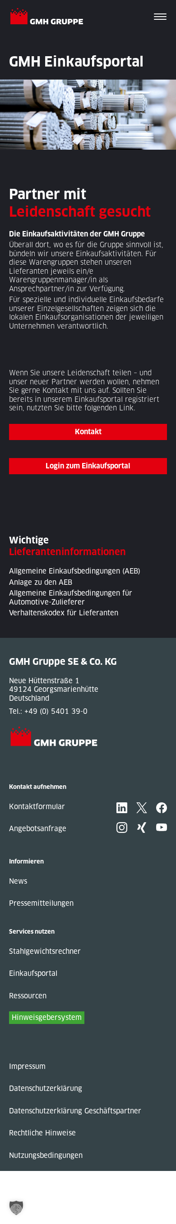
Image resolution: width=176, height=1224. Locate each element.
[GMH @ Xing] (141, 827)
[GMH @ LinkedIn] (121, 807)
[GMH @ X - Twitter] (141, 807)
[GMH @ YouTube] (161, 827)
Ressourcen (27, 996)
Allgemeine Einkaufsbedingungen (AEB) (74, 571)
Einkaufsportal (33, 973)
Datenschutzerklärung (45, 1088)
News (18, 881)
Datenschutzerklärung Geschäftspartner (75, 1111)
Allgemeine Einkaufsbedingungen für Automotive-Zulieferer (70, 597)
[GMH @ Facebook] (161, 807)
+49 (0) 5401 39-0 (56, 711)
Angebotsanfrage (37, 828)
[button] (16, 1208)
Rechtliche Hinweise (42, 1133)
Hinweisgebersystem (47, 1017)
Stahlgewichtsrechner (45, 951)
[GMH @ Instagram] (121, 827)
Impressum (27, 1066)
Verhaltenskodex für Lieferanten (63, 613)
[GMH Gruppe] (50, 17)
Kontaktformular (37, 806)
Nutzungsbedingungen (46, 1155)
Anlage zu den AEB (40, 582)
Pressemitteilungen (41, 903)
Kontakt (55, 390)
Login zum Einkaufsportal (88, 466)
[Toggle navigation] (160, 17)
